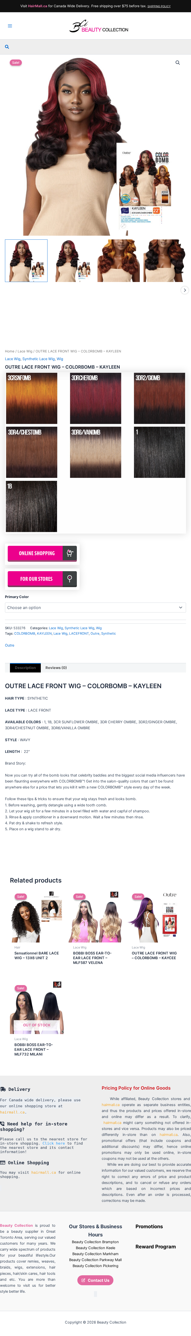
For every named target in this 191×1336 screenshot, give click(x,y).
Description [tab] (25, 668)
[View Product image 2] (72, 260)
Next (185, 290)
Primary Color (17, 597)
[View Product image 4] (164, 260)
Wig (60, 359)
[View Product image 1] (26, 260)
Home (9, 351)
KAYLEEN (44, 633)
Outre (95, 633)
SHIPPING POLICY (159, 6)
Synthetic (108, 633)
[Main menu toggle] (10, 26)
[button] (7, 47)
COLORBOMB (24, 633)
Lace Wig (25, 351)
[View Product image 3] (118, 260)
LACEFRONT (79, 633)
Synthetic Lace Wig (38, 359)
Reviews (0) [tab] (56, 668)
